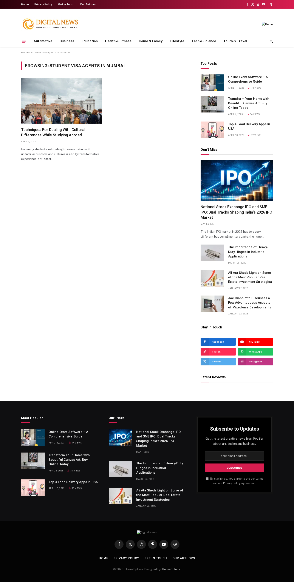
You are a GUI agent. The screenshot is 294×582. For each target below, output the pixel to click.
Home (25, 4)
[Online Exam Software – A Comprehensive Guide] (212, 82)
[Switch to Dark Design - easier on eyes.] (271, 4)
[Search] (271, 41)
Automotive (43, 41)
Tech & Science (204, 41)
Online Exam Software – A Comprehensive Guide (248, 79)
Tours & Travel (235, 41)
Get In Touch (66, 4)
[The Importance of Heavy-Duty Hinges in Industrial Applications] (212, 253)
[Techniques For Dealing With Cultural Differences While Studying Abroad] (61, 101)
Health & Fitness (118, 41)
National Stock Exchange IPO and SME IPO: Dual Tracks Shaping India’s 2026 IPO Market (236, 212)
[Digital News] (50, 24)
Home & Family (150, 41)
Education (90, 41)
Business (67, 41)
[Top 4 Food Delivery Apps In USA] (212, 130)
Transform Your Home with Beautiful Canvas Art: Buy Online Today (248, 103)
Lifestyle (177, 41)
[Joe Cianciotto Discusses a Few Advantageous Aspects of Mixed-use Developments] (212, 304)
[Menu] (24, 41)
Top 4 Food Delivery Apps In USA (249, 126)
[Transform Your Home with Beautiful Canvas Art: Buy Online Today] (212, 104)
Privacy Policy (43, 4)
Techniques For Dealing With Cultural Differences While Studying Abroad (53, 132)
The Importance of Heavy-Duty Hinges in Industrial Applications (248, 251)
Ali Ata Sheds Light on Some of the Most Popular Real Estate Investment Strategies (250, 277)
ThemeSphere (170, 569)
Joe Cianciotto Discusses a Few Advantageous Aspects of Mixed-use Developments (249, 302)
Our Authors (88, 4)
